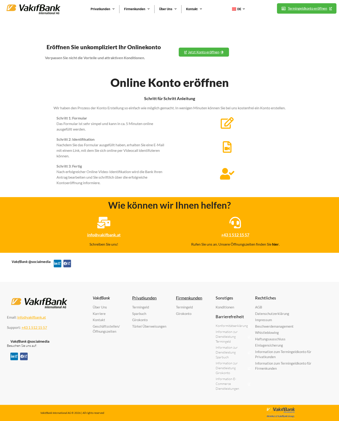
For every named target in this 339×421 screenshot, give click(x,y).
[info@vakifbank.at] (104, 222)
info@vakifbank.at (104, 234)
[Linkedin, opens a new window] (57, 263)
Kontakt (192, 9)
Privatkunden (100, 9)
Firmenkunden (134, 9)
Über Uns (165, 9)
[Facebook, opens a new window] (67, 263)
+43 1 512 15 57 (235, 234)
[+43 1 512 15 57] (235, 222)
